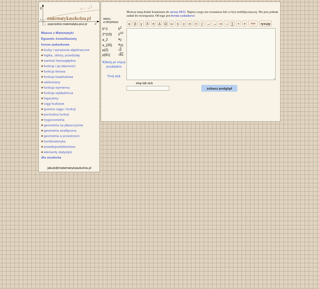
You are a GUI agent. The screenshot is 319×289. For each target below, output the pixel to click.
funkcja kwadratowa (58, 77)
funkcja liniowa (54, 71)
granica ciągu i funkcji (60, 109)
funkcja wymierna (57, 87)
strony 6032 (178, 12)
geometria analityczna (60, 130)
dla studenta (51, 157)
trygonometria (54, 120)
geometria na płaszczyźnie (63, 125)
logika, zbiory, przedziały (62, 55)
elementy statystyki (58, 152)
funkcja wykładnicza (58, 93)
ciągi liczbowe (54, 103)
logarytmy (51, 98)
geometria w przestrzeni (61, 136)
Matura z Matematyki (57, 33)
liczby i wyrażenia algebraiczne (66, 50)
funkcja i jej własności (59, 66)
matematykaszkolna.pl (69, 18)
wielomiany (52, 82)
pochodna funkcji (56, 114)
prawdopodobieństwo (59, 146)
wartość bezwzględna (60, 60)
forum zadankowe (55, 44)
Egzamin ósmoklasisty (59, 38)
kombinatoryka (55, 141)
